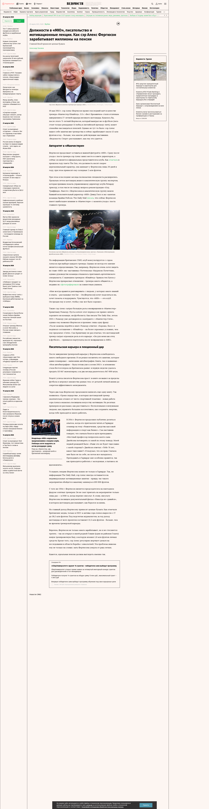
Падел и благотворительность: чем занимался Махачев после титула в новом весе (12, 414)
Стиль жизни (125, 8)
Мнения (144, 8)
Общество (104, 8)
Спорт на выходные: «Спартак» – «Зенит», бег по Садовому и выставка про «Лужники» (12, 132)
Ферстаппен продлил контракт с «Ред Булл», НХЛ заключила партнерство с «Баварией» (12, 158)
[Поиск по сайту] (152, 4)
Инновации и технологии (116, 12)
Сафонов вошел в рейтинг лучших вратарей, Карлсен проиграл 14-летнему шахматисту (13, 203)
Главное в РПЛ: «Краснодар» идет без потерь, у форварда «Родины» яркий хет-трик (13, 358)
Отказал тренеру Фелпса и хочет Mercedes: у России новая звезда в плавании (12, 329)
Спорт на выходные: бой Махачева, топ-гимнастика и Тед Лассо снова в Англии (13, 444)
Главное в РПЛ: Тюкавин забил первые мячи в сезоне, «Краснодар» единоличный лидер (12, 76)
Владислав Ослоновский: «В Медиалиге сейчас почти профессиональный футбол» (13, 245)
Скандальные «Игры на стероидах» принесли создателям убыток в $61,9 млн (13, 189)
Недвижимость (83, 8)
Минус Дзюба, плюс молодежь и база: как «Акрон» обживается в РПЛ (11, 103)
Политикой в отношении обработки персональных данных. (103, 807)
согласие (89, 805)
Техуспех (130, 12)
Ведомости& (60, 12)
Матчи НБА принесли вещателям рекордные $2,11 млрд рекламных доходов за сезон (11, 220)
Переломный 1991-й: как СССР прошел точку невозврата (64, 15)
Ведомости (7, 12)
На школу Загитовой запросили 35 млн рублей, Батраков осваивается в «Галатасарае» (13, 59)
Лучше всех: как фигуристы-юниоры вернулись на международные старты (12, 90)
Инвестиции (54, 8)
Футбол (47, 24)
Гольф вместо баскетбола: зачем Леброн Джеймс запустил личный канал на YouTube (13, 316)
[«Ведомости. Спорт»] (75, 3)
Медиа (74, 8)
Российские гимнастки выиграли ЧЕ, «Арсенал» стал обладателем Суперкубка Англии (12, 341)
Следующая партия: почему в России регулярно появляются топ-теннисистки (12, 371)
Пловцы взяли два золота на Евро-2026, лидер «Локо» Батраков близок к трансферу (13, 427)
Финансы (44, 8)
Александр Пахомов (36, 48)
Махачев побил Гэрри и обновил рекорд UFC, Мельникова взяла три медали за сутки (12, 383)
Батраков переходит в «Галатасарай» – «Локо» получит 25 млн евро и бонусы (12, 176)
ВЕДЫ (16, 12)
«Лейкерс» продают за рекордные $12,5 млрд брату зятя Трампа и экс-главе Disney (12, 285)
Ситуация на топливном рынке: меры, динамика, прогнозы (107, 15)
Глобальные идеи (15, 8)
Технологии (65, 8)
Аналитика (71, 12)
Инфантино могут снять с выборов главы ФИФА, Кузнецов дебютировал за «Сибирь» (13, 298)
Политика (94, 8)
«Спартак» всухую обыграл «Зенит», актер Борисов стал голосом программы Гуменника (12, 116)
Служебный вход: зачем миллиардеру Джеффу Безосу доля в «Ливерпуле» (12, 457)
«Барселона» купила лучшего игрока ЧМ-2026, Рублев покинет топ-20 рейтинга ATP (12, 258)
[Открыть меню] (165, 4)
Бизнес (26, 8)
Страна (87, 12)
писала (90, 198)
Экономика (35, 8)
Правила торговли (26, 12)
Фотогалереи (154, 8)
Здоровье (138, 12)
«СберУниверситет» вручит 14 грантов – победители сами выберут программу (84, 566)
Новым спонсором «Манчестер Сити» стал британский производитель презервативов (12, 45)
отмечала (113, 160)
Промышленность (98, 12)
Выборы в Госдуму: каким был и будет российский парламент (152, 15)
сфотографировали (69, 284)
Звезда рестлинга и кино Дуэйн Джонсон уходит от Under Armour (12, 274)
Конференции (149, 12)
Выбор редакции (35, 15)
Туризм (158, 12)
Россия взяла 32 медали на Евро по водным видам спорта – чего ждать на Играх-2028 (13, 145)
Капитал (80, 12)
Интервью (136, 8)
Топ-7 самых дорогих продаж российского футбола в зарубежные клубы (12, 32)
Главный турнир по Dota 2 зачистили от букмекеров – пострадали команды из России (13, 233)
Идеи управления (41, 12)
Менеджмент (114, 8)
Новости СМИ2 (35, 594)
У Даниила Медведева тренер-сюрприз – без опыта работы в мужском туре (12, 400)
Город (52, 12)
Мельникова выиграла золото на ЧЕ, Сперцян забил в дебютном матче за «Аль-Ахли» (12, 469)
